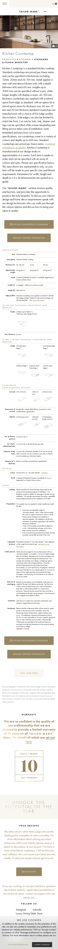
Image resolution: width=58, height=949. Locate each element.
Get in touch (29, 872)
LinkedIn (37, 909)
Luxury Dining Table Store (29, 913)
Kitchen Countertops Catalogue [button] (30, 224)
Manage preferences (18, 945)
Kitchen (25, 59)
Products (9, 59)
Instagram (21, 909)
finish (48, 478)
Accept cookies (42, 945)
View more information (36, 300)
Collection (44, 473)
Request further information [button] (29, 238)
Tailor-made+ (18, 4)
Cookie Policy (29, 938)
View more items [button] (29, 673)
